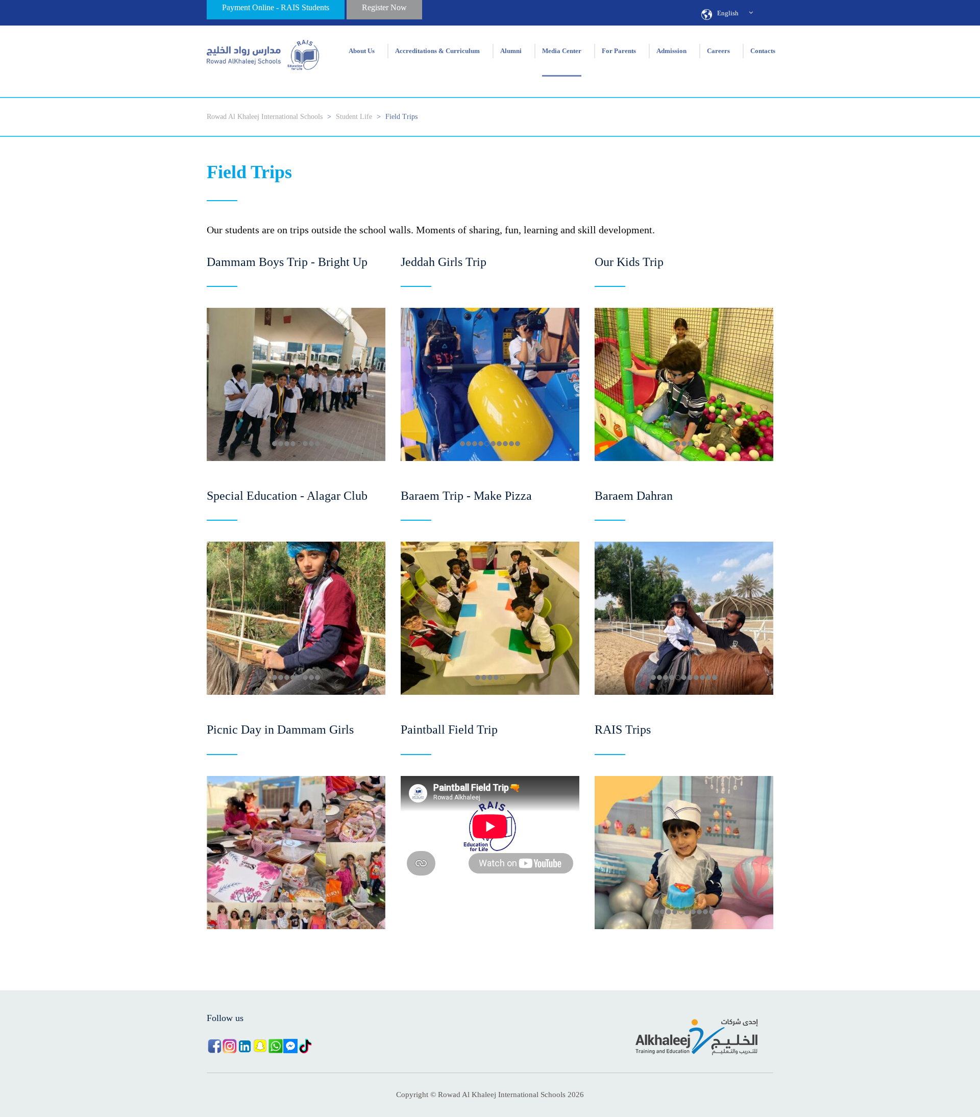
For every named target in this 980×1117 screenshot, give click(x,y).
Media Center (561, 51)
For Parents (619, 51)
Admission (671, 51)
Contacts (762, 51)
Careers (718, 51)
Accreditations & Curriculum (437, 51)
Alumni (511, 51)
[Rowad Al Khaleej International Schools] (263, 51)
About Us (362, 51)
